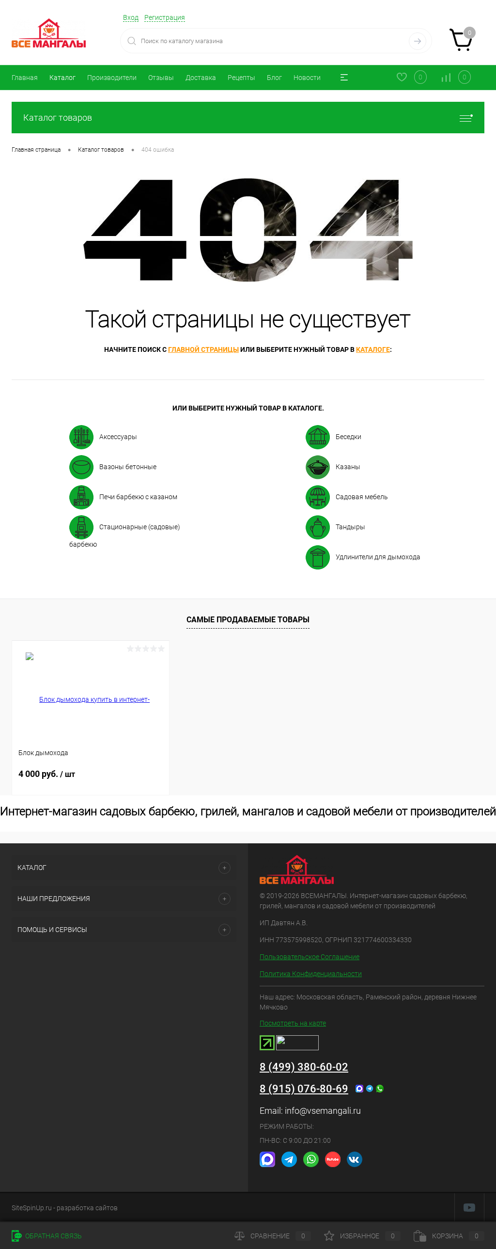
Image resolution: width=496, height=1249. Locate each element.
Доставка (201, 77)
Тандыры (350, 527)
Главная (25, 77)
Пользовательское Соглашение (309, 957)
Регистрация (164, 17)
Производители (112, 77)
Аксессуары (118, 437)
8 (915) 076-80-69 (304, 1089)
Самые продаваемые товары (248, 619)
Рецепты (241, 77)
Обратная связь (53, 1236)
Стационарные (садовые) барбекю (124, 535)
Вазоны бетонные (127, 467)
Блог (274, 77)
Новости (307, 77)
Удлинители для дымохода (378, 557)
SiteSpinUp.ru (32, 1208)
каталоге (373, 349)
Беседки (348, 437)
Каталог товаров (57, 117)
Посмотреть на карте (293, 1023)
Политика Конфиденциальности (311, 974)
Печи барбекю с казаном (138, 497)
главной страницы (203, 349)
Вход (131, 17)
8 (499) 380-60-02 (304, 1067)
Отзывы (161, 77)
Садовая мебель (362, 497)
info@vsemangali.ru (323, 1111)
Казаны (348, 467)
